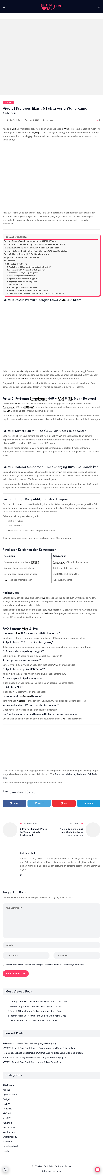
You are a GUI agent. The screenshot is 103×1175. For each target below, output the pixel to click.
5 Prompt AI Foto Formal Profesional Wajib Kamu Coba (35, 1011)
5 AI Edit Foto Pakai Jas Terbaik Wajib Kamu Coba (32, 1020)
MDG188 (7, 1113)
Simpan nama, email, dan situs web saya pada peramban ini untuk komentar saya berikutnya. (45, 965)
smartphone (17, 792)
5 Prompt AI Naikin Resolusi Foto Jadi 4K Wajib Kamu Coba (37, 1016)
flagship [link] (35, 132)
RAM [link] (61, 398)
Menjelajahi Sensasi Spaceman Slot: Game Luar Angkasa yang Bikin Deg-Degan (43, 1053)
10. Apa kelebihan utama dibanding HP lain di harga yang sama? (35, 293)
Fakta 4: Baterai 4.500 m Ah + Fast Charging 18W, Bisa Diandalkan (36, 251)
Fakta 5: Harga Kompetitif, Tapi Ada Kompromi (26, 254)
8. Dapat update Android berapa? (22, 288)
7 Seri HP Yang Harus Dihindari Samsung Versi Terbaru (35, 1006)
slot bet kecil (9, 1127)
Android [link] (27, 696)
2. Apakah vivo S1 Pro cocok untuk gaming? (26, 270)
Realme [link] (47, 613)
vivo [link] (30, 136)
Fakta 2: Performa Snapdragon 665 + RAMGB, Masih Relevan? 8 (34, 244)
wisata (6, 1151)
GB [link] (70, 398)
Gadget (8, 102)
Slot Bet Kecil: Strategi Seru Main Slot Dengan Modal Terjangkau (35, 1057)
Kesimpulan (9, 261)
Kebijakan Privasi (63, 1166)
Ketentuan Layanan (52, 1171)
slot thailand (9, 1132)
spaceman (8, 1141)
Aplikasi (6, 1090)
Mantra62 (7, 1108)
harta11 (6, 1104)
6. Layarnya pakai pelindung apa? (22, 282)
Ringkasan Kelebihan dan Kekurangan (22, 257)
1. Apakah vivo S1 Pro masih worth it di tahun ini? (29, 267)
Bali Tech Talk (16, 120)
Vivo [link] (14, 129)
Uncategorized (10, 1146)
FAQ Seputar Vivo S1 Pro (15, 264)
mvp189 (7, 1118)
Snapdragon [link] (38, 398)
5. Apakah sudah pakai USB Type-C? (22, 279)
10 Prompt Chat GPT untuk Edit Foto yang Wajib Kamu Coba (38, 1001)
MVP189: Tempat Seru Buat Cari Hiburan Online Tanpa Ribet (32, 1062)
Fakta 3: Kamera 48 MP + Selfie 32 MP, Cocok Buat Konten (31, 248)
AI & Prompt (9, 1085)
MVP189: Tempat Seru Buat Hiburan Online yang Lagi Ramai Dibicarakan (39, 1048)
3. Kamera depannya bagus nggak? (22, 273)
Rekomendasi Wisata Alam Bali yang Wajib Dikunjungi (29, 1043)
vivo (31, 792)
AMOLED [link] (65, 300)
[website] (21, 875)
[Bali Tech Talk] (51, 6)
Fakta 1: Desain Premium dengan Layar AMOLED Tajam (30, 241)
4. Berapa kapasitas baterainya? (21, 276)
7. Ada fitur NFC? (14, 285)
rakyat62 (7, 1123)
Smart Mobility (10, 1137)
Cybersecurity (10, 1094)
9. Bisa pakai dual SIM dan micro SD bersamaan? (28, 290)
